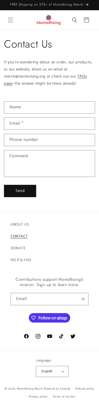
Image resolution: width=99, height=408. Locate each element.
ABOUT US (20, 225)
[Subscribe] (82, 299)
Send (20, 190)
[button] (10, 20)
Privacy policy (38, 396)
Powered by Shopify (57, 388)
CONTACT (19, 236)
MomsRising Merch (30, 388)
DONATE (18, 248)
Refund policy (85, 388)
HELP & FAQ (21, 260)
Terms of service (64, 396)
